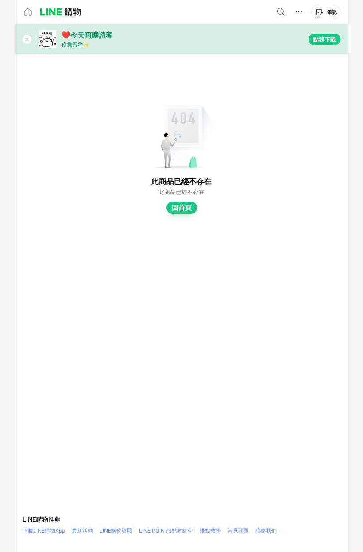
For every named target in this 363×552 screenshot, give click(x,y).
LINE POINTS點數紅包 (166, 530)
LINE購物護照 (116, 530)
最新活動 (82, 530)
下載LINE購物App (44, 530)
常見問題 (238, 530)
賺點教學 (210, 530)
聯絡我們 (266, 530)
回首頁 (182, 207)
